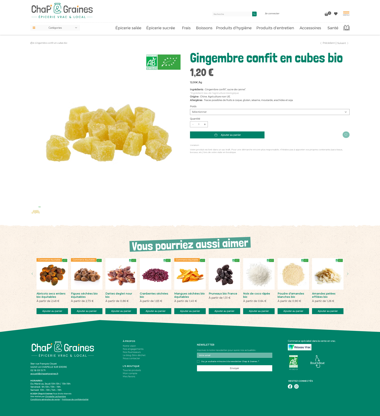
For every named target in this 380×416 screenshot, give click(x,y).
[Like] (336, 13)
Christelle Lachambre (55, 396)
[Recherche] (254, 14)
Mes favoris (129, 376)
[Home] (31, 43)
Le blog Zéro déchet (134, 355)
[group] (190, 286)
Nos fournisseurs (132, 352)
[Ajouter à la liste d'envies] (346, 134)
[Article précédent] (32, 274)
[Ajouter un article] (205, 124)
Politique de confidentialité (75, 399)
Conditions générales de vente (45, 399)
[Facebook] (290, 386)
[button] (55, 28)
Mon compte (130, 373)
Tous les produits (132, 370)
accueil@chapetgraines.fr (44, 373)
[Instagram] (296, 386)
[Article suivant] (348, 274)
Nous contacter (131, 358)
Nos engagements (133, 349)
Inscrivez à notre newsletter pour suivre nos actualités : (226, 350)
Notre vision (129, 345)
